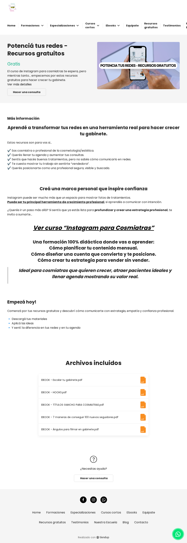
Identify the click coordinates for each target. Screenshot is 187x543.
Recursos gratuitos (52, 522)
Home (36, 512)
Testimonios (80, 522)
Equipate (148, 512)
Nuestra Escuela (105, 522)
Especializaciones (83, 512)
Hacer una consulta (26, 92)
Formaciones (55, 512)
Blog (126, 522)
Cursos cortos (111, 512)
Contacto (141, 522)
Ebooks (132, 512)
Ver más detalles (19, 84)
